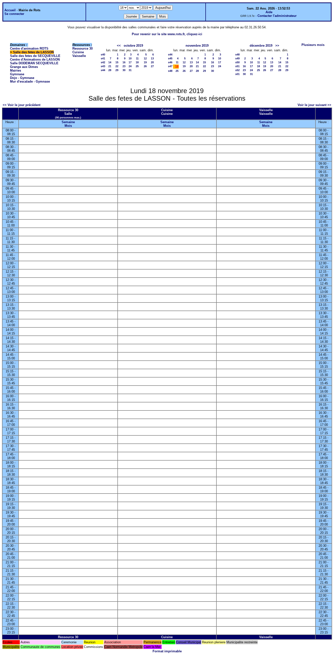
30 (123, 70)
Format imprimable (167, 651)
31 (130, 70)
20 (152, 62)
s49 (237, 58)
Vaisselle (79, 56)
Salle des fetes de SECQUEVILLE (35, 56)
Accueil (10, 10)
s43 (103, 66)
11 (137, 58)
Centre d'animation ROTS (29, 48)
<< (119, 45)
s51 (237, 66)
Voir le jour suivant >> (314, 105)
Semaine (68, 122)
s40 (103, 54)
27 (152, 66)
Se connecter (14, 14)
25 (137, 66)
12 (145, 58)
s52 (237, 70)
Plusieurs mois (312, 45)
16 (123, 62)
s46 (170, 62)
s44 (103, 70)
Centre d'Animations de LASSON (35, 59)
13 (152, 58)
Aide (269, 12)
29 (116, 70)
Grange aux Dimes (24, 67)
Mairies (15, 70)
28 (109, 70)
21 (109, 66)
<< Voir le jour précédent (21, 105)
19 (145, 62)
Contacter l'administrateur (277, 16)
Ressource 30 (82, 48)
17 (130, 62)
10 (130, 58)
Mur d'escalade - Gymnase (30, 81)
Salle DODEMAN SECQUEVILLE (34, 63)
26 (145, 66)
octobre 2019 (133, 45)
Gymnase (17, 74)
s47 (170, 66)
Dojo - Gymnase (22, 78)
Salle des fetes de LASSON (33, 52)
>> (277, 45)
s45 (170, 58)
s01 (237, 74)
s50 (237, 62)
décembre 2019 (261, 45)
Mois (68, 126)
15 (116, 62)
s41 (103, 58)
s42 (103, 62)
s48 (170, 70)
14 (109, 62)
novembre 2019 (197, 45)
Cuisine (78, 52)
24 (130, 66)
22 (116, 66)
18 (137, 62)
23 (123, 66)
